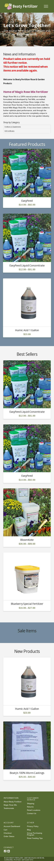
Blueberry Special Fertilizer (27, 604)
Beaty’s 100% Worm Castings (27, 773)
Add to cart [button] (28, 322)
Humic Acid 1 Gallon (27, 330)
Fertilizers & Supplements (13, 127)
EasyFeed (27, 200)
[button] (46, 6)
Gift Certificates (9, 131)
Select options (28, 193)
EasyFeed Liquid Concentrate (27, 265)
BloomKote (27, 540)
